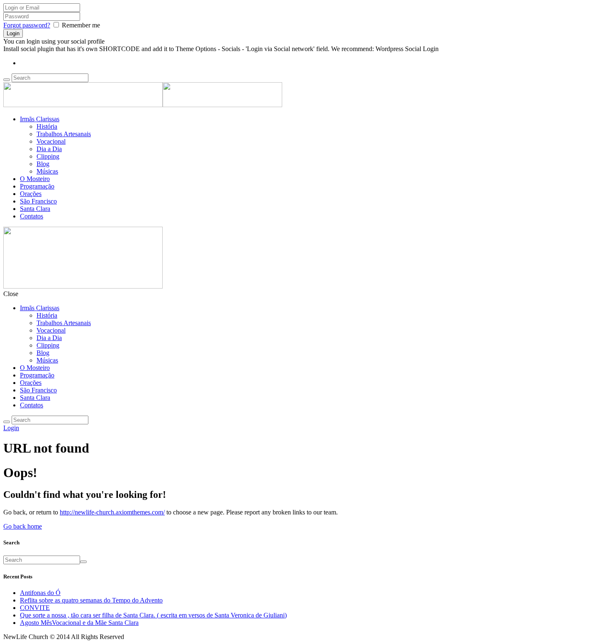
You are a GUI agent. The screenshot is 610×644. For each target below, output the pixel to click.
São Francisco (38, 201)
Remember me (81, 25)
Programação (37, 186)
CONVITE (35, 607)
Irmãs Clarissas (39, 118)
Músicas (47, 171)
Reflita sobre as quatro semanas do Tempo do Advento (91, 600)
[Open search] (6, 79)
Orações (30, 193)
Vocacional (51, 141)
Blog (43, 163)
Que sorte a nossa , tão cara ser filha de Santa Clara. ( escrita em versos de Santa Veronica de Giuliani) (153, 615)
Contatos (31, 216)
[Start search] (6, 422)
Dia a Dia (49, 148)
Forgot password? (26, 25)
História (47, 126)
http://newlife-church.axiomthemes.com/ (112, 512)
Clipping (48, 156)
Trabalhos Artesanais (64, 133)
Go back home (22, 526)
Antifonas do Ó (40, 592)
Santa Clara (35, 208)
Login (11, 427)
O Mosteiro (35, 178)
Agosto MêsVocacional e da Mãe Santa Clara (79, 622)
